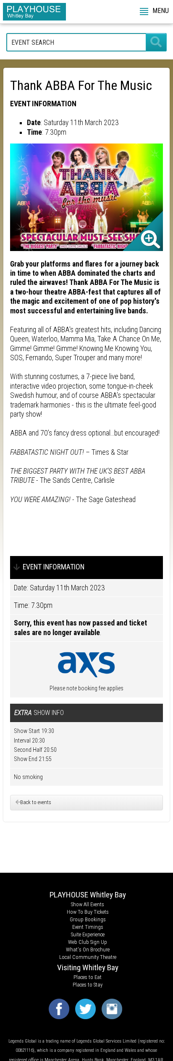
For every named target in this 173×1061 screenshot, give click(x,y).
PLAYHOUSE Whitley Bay (88, 895)
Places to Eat (87, 977)
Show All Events (87, 904)
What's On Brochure (88, 949)
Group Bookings (88, 919)
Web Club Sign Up (87, 942)
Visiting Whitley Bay (87, 967)
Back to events (35, 802)
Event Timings (87, 927)
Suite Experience (88, 934)
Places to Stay (87, 985)
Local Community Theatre (87, 957)
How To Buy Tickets (88, 912)
